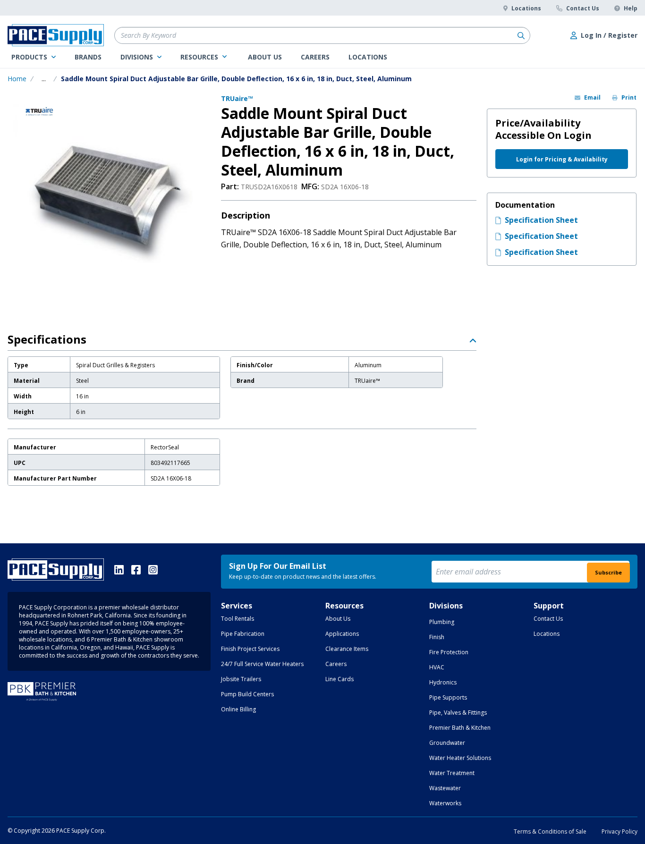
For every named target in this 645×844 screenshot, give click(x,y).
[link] (33, 57)
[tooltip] (44, 79)
